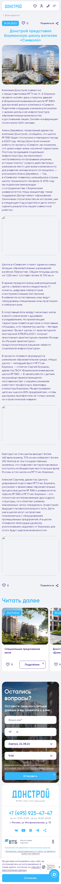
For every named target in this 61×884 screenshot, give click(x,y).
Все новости (12, 15)
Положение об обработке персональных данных (27, 848)
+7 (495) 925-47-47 (30, 813)
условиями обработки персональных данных (29, 768)
